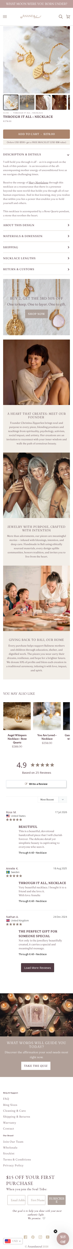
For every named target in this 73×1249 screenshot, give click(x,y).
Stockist (9, 1153)
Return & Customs (18, 269)
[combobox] (13, 1241)
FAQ (6, 1098)
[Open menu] (6, 16)
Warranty (9, 1122)
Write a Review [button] (38, 784)
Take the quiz (36, 1066)
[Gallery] (36, 68)
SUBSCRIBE (56, 1200)
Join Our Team (13, 1141)
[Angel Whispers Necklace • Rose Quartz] (17, 716)
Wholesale (10, 1147)
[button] (63, 1239)
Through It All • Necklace (33, 852)
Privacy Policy (13, 1165)
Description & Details (22, 154)
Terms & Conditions (17, 1159)
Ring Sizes (10, 1105)
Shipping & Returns (16, 1116)
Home (6, 113)
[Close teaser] (55, 1231)
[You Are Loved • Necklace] (47, 716)
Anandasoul (35, 1246)
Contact (8, 1128)
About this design (18, 225)
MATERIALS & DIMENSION (23, 236)
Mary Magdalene (38, 182)
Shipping (10, 247)
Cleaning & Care (14, 1110)
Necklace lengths (19, 258)
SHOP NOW (36, 314)
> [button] (37, 967)
